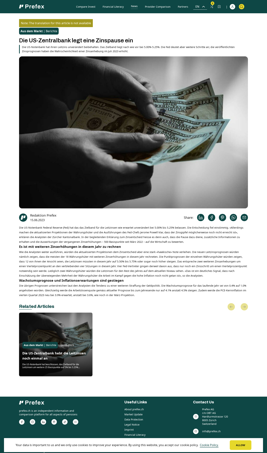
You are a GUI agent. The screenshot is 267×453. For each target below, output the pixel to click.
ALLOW (240, 445)
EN (197, 7)
